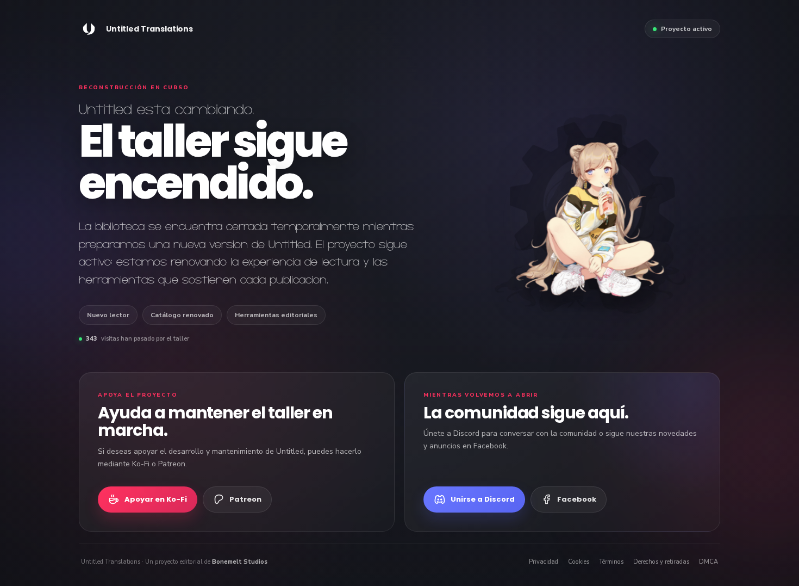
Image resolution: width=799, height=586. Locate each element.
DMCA (708, 562)
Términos (611, 562)
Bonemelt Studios (239, 562)
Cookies (578, 562)
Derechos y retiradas (661, 562)
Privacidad (543, 562)
